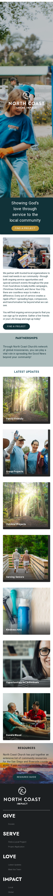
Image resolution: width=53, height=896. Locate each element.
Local (10, 887)
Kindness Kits (14, 629)
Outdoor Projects (16, 524)
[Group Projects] (25, 452)
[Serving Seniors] (25, 557)
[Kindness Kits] (26, 611)
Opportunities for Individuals (22, 682)
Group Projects (14, 471)
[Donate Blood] (26, 716)
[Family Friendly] (25, 399)
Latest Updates (14, 864)
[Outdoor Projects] (25, 504)
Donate (11, 824)
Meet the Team (14, 869)
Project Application (16, 846)
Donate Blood (13, 735)
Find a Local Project (17, 842)
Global (11, 892)
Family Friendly (14, 419)
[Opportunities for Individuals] (26, 663)
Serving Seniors (15, 577)
